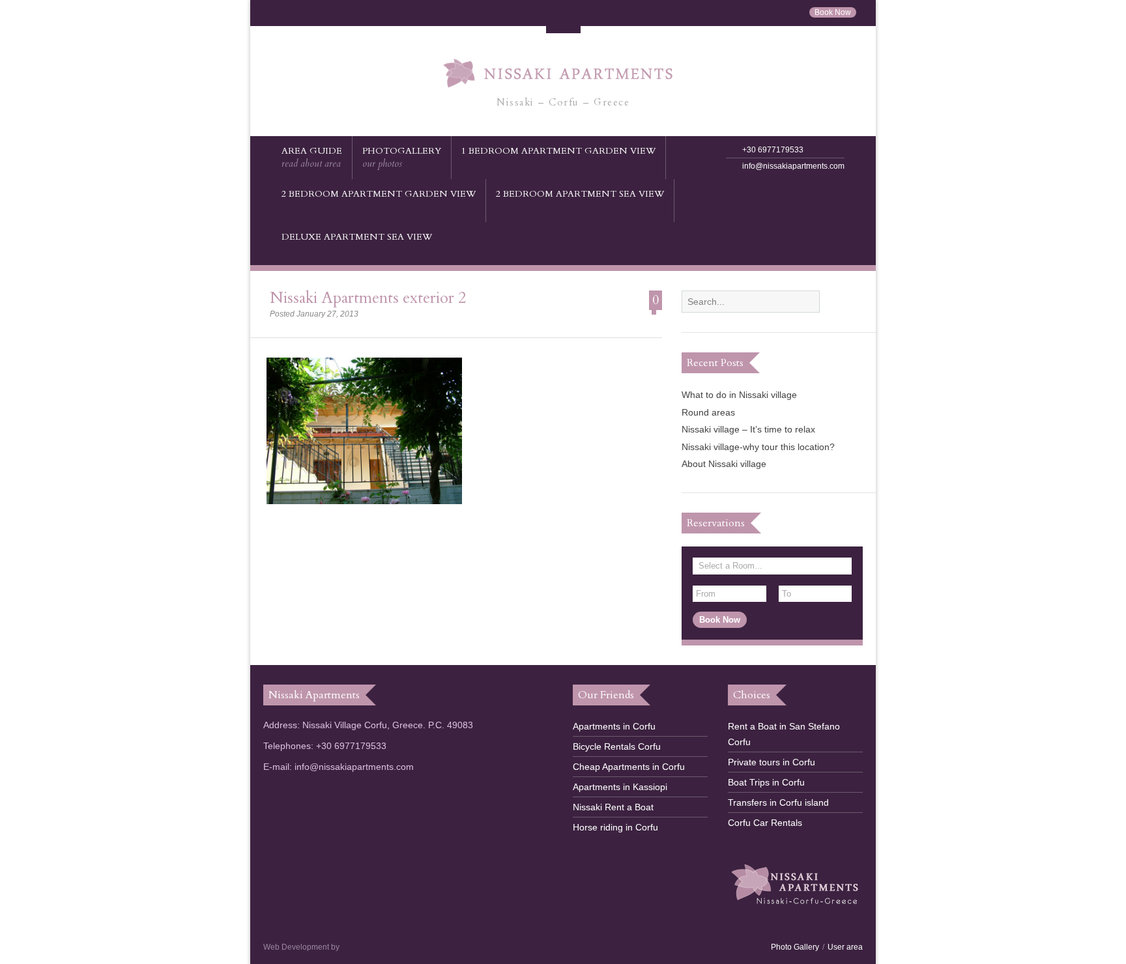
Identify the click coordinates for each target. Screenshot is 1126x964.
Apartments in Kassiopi (620, 787)
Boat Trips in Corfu (766, 782)
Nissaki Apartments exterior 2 (368, 298)
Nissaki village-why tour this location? (758, 447)
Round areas (708, 412)
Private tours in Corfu (771, 762)
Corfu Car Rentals (765, 822)
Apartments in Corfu (614, 726)
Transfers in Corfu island (778, 802)
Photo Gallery (795, 947)
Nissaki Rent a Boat (613, 807)
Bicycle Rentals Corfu (617, 746)
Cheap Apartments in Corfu (629, 766)
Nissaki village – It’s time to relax (748, 429)
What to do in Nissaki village (739, 395)
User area (845, 947)
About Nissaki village (724, 464)
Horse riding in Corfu (615, 827)
